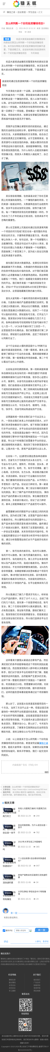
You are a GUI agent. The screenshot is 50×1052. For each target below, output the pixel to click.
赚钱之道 (11, 12)
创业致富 (22, 12)
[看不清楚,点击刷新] (31, 930)
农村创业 (12, 988)
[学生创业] (10, 816)
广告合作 (37, 983)
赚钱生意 (9, 28)
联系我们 (37, 980)
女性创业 (12, 985)
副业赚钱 (12, 983)
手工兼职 (12, 991)
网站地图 (37, 991)
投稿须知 (37, 985)
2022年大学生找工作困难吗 (30, 842)
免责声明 (37, 988)
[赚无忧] (25, 7)
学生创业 (32, 12)
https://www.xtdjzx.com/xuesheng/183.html (29, 789)
